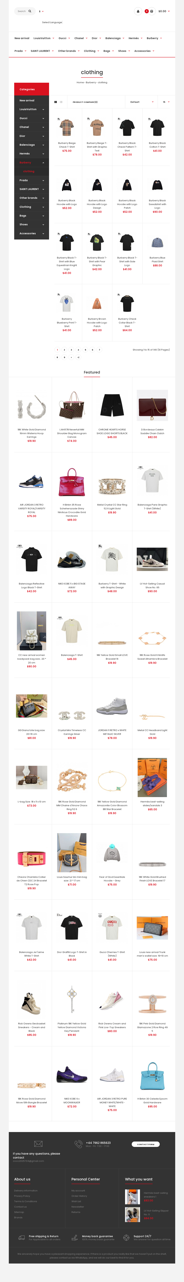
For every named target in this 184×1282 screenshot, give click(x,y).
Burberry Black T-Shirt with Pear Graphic (97, 261)
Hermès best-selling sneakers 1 (156, 1194)
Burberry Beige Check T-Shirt (67, 145)
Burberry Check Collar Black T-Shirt (127, 322)
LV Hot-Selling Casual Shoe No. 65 (152, 585)
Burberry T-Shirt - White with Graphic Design (112, 585)
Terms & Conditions (25, 1201)
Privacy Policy (22, 1196)
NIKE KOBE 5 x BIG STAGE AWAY (72, 585)
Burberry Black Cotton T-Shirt (157, 145)
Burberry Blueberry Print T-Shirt (67, 322)
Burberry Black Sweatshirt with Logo (157, 204)
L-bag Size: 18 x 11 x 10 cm (32, 801)
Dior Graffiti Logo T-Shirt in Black (72, 954)
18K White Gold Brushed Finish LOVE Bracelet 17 (152, 878)
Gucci (23, 118)
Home (80, 82)
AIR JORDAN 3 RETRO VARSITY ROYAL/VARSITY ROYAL (31, 508)
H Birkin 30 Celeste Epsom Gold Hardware (152, 1100)
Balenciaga (27, 145)
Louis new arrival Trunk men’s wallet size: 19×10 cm (152, 954)
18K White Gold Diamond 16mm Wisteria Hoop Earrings (32, 433)
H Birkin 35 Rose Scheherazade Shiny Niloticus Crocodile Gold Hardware (72, 510)
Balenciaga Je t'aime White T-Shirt (31, 954)
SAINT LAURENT (29, 189)
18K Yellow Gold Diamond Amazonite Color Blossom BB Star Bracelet (112, 805)
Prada (24, 180)
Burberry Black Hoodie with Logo (67, 202)
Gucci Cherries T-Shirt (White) (112, 954)
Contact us (20, 1206)
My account (78, 1190)
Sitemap (19, 1212)
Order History (79, 1196)
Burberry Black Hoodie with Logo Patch (127, 204)
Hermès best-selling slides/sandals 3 (152, 803)
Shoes (24, 224)
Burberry (91, 82)
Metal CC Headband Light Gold (152, 732)
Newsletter (78, 1206)
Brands (18, 1217)
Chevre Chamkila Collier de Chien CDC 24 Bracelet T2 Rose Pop (32, 880)
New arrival (27, 100)
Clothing (25, 207)
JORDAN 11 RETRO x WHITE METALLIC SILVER (112, 732)
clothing (102, 82)
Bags (23, 215)
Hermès (25, 153)
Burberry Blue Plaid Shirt (157, 259)
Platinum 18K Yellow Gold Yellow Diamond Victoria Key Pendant (72, 1027)
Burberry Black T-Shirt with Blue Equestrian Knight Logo (67, 263)
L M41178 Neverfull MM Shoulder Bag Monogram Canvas (72, 433)
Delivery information (26, 1190)
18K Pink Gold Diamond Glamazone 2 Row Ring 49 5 (152, 1027)
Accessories (28, 233)
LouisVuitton (28, 109)
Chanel (24, 127)
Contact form (145, 1144)
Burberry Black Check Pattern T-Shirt (127, 146)
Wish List (76, 1201)
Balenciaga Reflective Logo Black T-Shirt (31, 585)
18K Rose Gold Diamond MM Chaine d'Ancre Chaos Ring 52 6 (71, 805)
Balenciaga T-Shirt (72, 655)
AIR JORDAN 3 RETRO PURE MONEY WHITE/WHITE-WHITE (112, 1102)
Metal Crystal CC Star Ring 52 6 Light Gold (112, 506)
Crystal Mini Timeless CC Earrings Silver (72, 732)
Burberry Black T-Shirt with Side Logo (127, 261)
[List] (61, 102)
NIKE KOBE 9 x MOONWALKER (72, 1100)
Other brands (28, 198)
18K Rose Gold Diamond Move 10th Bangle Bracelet (31, 1100)
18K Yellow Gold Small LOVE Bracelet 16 (112, 657)
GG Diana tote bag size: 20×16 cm (31, 732)
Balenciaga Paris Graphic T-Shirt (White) (152, 506)
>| (78, 357)
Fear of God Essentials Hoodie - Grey (112, 878)
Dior (22, 136)
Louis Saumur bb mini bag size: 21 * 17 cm (72, 878)
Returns (76, 1212)
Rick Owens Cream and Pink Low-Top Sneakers (112, 1025)
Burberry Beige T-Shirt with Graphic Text (97, 146)
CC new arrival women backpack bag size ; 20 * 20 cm (31, 658)
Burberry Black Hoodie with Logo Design (97, 204)
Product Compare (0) (85, 102)
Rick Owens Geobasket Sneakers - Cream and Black (31, 1027)
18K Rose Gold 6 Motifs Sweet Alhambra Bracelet (152, 657)
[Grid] (55, 102)
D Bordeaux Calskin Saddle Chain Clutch (152, 431)
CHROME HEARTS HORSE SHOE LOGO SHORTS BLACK (112, 431)
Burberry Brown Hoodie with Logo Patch (97, 322)
